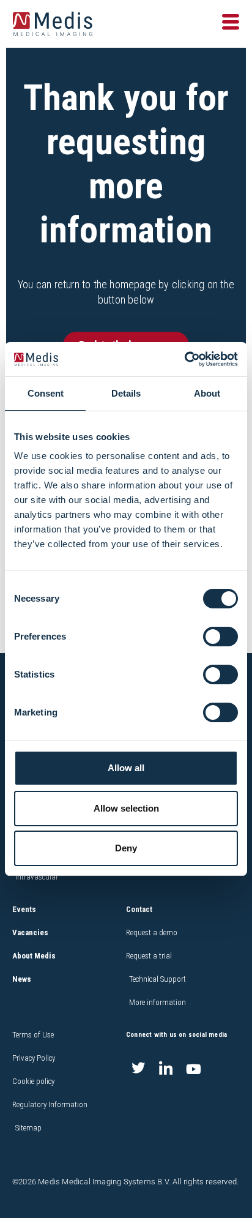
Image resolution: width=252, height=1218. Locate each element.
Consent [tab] (46, 393)
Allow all (126, 768)
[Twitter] (138, 1069)
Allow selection (126, 808)
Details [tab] (126, 393)
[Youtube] (193, 1069)
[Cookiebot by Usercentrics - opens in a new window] (184, 359)
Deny (126, 848)
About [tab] (207, 393)
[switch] (220, 636)
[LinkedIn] (166, 1069)
